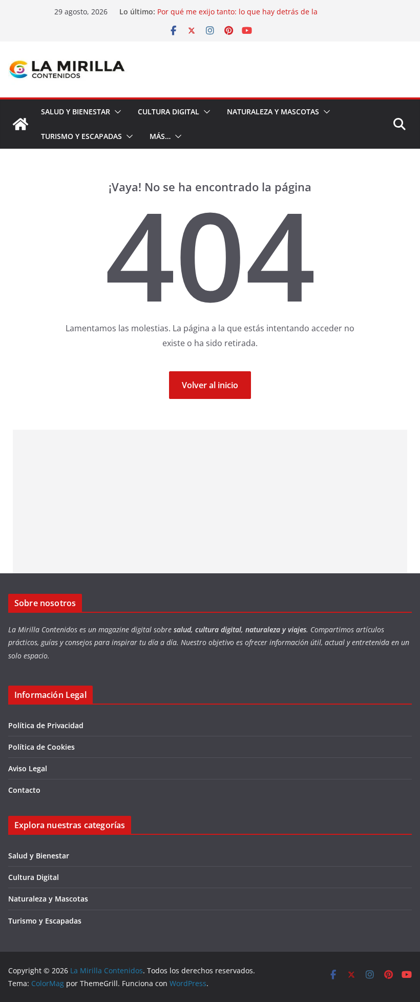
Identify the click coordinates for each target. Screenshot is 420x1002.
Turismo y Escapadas (81, 136)
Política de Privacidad (45, 725)
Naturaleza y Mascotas (273, 111)
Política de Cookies (41, 747)
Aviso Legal (27, 768)
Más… (160, 136)
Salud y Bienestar (75, 111)
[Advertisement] (210, 501)
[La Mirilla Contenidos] (20, 124)
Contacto (24, 790)
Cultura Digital (168, 111)
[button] (115, 112)
